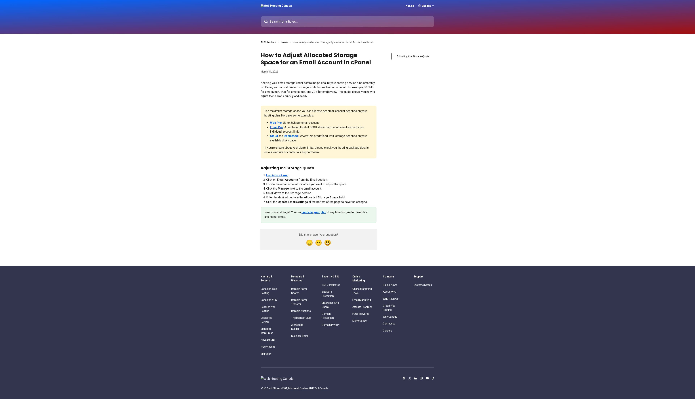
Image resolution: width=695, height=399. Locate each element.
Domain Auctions (301, 310)
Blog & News (390, 284)
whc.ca (410, 6)
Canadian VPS (269, 299)
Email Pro (276, 127)
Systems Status (423, 284)
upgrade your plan (314, 212)
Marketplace (359, 320)
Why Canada (390, 316)
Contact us (389, 323)
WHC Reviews (391, 298)
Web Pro (276, 122)
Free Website (268, 346)
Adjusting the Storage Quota (413, 56)
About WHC (389, 291)
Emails (284, 42)
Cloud (274, 136)
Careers (387, 330)
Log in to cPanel (277, 175)
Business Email (299, 335)
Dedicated (291, 136)
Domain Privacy (331, 324)
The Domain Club (301, 317)
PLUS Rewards (360, 313)
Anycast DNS (268, 339)
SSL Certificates (331, 284)
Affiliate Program (362, 306)
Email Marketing (361, 299)
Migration (266, 353)
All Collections (269, 42)
